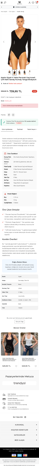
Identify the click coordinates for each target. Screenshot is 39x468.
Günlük (20, 300)
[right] (37, 349)
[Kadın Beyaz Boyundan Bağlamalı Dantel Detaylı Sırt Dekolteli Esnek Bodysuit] (29, 333)
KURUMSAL (19, 425)
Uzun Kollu (21, 296)
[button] (4, 41)
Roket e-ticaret (17, 465)
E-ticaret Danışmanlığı (15, 460)
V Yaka (20, 292)
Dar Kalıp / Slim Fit (23, 280)
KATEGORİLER (19, 435)
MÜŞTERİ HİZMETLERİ (19, 430)
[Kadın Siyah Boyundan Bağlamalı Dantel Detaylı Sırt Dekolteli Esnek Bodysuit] (10, 333)
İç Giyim (25, 300)
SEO (35, 460)
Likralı (20, 288)
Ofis (30, 300)
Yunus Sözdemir (14, 461)
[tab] (7, 129)
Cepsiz (20, 307)
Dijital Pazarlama (27, 460)
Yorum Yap (19, 321)
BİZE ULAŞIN (19, 440)
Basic (19, 284)
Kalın (19, 304)
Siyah (19, 276)
